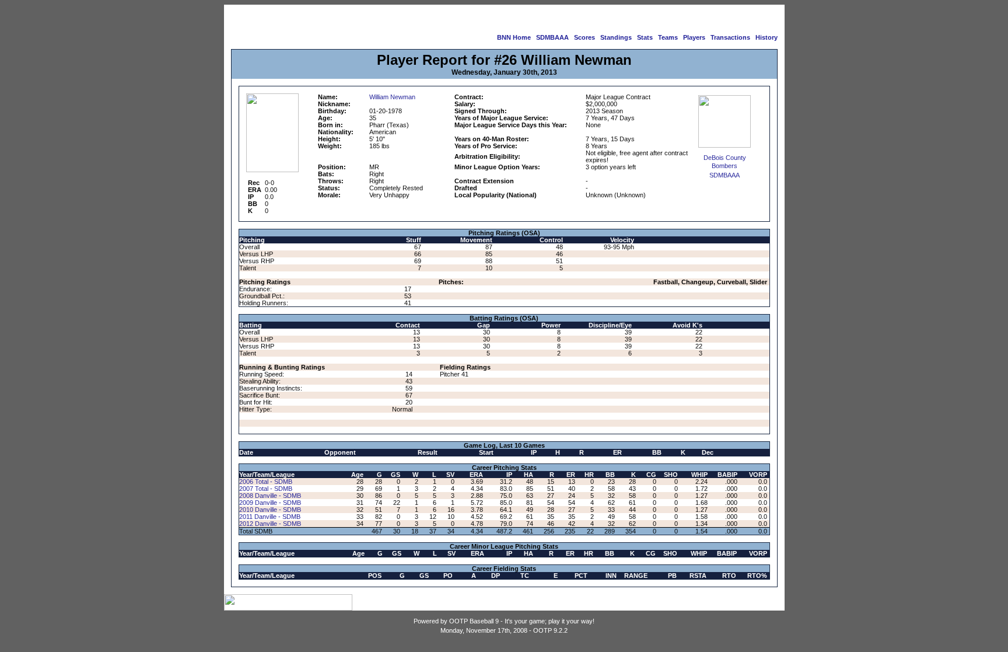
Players (694, 37)
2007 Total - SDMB (265, 488)
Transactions (730, 37)
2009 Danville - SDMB (270, 502)
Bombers (724, 165)
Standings (616, 37)
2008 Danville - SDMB (270, 495)
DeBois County (725, 157)
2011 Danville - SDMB (269, 516)
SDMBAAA (552, 37)
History (766, 37)
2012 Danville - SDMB (270, 523)
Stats (645, 37)
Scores (584, 37)
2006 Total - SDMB (265, 481)
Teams (668, 37)
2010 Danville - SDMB (270, 509)
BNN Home (514, 37)
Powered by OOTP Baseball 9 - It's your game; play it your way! (504, 621)
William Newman (392, 96)
